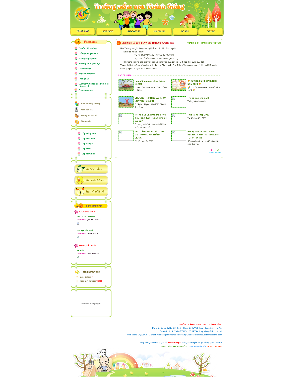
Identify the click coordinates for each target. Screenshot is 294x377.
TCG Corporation (214, 346)
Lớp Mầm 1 (87, 149)
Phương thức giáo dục (89, 63)
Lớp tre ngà (87, 143)
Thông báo (84, 79)
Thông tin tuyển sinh (88, 53)
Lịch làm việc (85, 68)
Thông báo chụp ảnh (198, 98)
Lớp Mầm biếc (88, 154)
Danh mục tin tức (211, 43)
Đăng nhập (86, 121)
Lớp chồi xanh (88, 138)
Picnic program (86, 90)
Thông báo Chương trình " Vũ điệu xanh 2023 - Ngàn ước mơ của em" (151, 117)
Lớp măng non (89, 133)
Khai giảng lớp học (88, 58)
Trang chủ (193, 43)
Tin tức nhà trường (88, 48)
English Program (87, 74)
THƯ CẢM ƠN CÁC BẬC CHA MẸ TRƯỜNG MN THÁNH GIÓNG (149, 134)
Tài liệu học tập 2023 (198, 114)
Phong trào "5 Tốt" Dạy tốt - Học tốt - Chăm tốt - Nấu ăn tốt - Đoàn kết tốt (203, 134)
